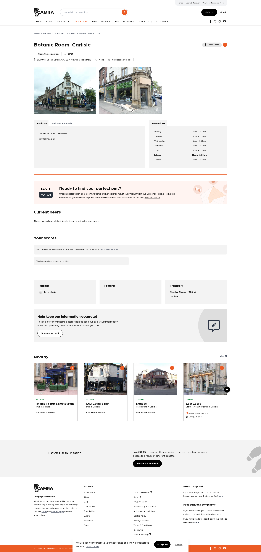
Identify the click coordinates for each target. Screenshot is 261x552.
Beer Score (214, 44)
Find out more (152, 197)
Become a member (109, 249)
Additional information (62, 123)
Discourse (138, 529)
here (221, 496)
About (86, 497)
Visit (86, 501)
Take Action (89, 511)
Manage (178, 544)
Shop (181, 3)
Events (87, 515)
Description (41, 123)
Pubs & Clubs (90, 506)
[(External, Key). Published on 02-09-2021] (205, 392)
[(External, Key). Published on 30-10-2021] (105, 392)
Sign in (223, 12)
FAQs (44, 511)
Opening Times (158, 123)
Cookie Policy (140, 515)
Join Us (209, 12)
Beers (86, 525)
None (101, 59)
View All (223, 356)
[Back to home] (44, 12)
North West (60, 33)
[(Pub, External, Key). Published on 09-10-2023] (55, 392)
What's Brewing (141, 534)
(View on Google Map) (81, 59)
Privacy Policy (140, 501)
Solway (72, 33)
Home (37, 33)
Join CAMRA (90, 492)
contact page (57, 511)
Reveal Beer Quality (198, 413)
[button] (227, 390)
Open (71, 53)
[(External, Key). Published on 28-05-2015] (155, 392)
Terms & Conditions (143, 525)
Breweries (88, 520)
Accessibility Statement (145, 506)
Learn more (92, 546)
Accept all (162, 544)
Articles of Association (144, 511)
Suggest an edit (50, 333)
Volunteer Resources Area (213, 3)
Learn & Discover (193, 3)
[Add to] (225, 45)
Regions (47, 33)
